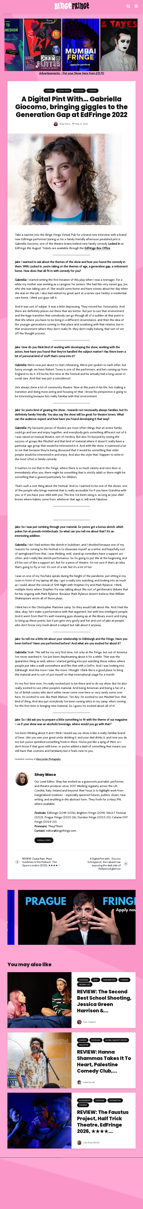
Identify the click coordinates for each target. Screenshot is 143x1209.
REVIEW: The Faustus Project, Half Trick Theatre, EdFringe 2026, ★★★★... (103, 1121)
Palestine (83, 1045)
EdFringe (79, 90)
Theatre (92, 90)
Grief (95, 980)
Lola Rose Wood (90, 1142)
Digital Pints (64, 90)
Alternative (84, 1100)
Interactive (115, 1100)
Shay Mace (64, 123)
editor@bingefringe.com (61, 830)
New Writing (109, 980)
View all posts (44, 840)
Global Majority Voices (116, 1040)
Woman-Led (84, 984)
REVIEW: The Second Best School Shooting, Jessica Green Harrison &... (104, 1001)
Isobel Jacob (88, 1082)
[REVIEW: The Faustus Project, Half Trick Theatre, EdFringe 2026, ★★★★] (39, 1120)
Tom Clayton (89, 1022)
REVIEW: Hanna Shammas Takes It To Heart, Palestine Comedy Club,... (104, 1061)
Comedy (49, 90)
